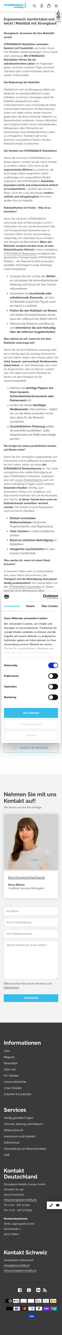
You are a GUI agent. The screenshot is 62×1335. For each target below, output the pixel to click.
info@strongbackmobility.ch (20, 1270)
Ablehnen (31, 735)
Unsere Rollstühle (15, 1081)
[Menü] (56, 5)
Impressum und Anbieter (19, 1136)
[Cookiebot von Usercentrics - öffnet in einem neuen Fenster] (43, 596)
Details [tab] (30, 606)
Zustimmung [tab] (11, 606)
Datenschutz (11, 987)
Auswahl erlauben (31, 724)
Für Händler (11, 1075)
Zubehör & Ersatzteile (17, 1094)
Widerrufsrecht (13, 1130)
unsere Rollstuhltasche (29, 480)
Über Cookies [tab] (50, 606)
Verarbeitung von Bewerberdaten (25, 1148)
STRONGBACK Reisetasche (20, 253)
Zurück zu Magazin (33, 748)
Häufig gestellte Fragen (18, 1118)
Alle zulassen (31, 712)
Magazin (9, 1057)
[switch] (53, 676)
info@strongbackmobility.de (20, 1199)
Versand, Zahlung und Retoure (23, 1124)
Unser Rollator (13, 1088)
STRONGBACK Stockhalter (25, 586)
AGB (6, 1155)
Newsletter (11, 1063)
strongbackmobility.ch (17, 1265)
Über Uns (10, 1069)
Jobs (7, 1051)
